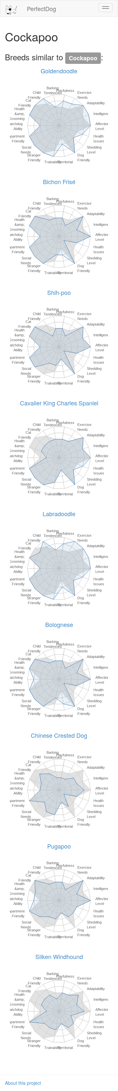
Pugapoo (59, 846)
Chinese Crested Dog (59, 735)
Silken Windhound (59, 956)
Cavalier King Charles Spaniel (59, 403)
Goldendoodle (59, 70)
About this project (23, 1083)
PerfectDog (41, 8)
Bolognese (59, 624)
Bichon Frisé (59, 181)
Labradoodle (59, 513)
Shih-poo (59, 292)
